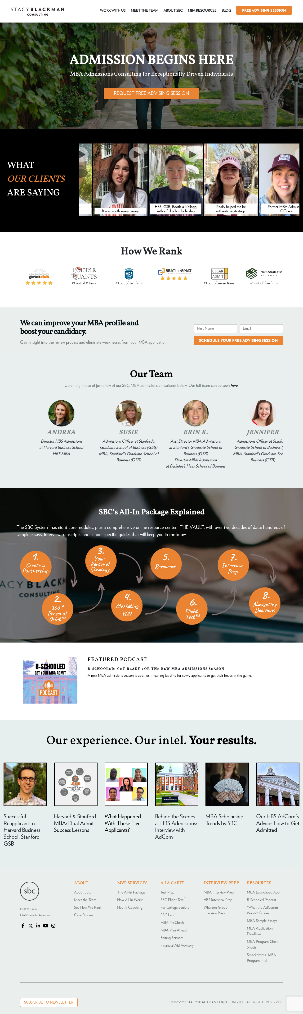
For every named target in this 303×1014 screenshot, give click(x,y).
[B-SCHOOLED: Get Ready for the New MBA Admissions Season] (50, 702)
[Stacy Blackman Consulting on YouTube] (46, 926)
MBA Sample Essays (262, 921)
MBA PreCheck (172, 923)
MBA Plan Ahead (173, 930)
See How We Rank (88, 907)
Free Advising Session (264, 10)
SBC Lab (168, 915)
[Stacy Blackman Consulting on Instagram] (53, 926)
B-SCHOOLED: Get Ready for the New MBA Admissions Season (156, 668)
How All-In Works (130, 900)
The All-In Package (131, 892)
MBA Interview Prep (219, 892)
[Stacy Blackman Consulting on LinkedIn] (38, 926)
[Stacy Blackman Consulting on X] (30, 926)
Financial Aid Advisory (177, 945)
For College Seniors (174, 907)
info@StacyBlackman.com (35, 915)
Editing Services (171, 938)
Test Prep (167, 892)
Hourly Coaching (129, 907)
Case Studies (83, 915)
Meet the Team (85, 900)
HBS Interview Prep (218, 900)
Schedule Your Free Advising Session (238, 341)
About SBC (82, 892)
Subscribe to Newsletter (49, 1002)
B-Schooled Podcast (261, 900)
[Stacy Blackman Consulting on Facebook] (23, 926)
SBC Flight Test (173, 900)
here (234, 386)
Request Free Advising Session (151, 93)
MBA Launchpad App (263, 892)
